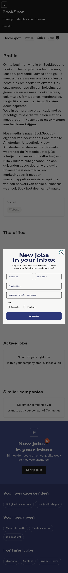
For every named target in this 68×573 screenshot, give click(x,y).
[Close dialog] (61, 252)
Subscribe (34, 316)
